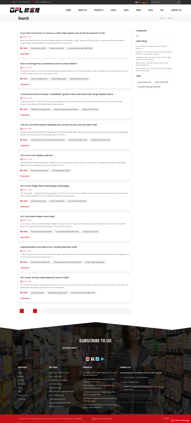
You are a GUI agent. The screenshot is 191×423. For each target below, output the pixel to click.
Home (68, 10)
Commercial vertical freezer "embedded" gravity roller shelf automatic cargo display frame (66, 94)
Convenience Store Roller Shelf (83, 293)
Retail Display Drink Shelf (100, 140)
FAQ (162, 10)
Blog (151, 10)
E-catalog (21, 399)
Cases (113, 10)
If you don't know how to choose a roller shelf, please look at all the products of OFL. (62, 33)
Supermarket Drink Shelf (79, 79)
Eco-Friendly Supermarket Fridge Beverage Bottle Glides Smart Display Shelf (99, 393)
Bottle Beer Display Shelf (57, 293)
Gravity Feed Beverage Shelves (66, 109)
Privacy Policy (22, 395)
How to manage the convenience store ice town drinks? (48, 63)
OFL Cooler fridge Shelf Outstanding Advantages (44, 186)
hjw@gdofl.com (133, 382)
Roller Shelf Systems (55, 384)
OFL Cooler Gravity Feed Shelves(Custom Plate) (44, 277)
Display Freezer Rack (90, 109)
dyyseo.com (87, 419)
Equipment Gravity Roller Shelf (59, 373)
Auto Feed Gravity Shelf (77, 201)
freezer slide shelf (57, 201)
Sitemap (165, 418)
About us (82, 10)
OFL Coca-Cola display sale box (36, 155)
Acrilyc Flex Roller (37, 293)
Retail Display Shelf (59, 79)
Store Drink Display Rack (78, 140)
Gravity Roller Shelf (144, 82)
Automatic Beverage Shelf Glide (149, 87)
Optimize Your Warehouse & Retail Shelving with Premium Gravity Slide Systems (154, 53)
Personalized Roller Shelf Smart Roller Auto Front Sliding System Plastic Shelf (99, 387)
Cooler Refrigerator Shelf (57, 399)
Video (126, 10)
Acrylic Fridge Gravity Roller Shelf (60, 403)
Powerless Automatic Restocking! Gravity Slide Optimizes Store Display (153, 58)
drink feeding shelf (38, 201)
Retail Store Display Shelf (40, 109)
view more (24, 54)
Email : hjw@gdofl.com (43, 2)
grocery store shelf (90, 231)
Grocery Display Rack (39, 79)
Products (98, 10)
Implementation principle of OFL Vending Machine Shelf (48, 247)
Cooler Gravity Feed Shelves (58, 380)
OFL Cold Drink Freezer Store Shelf (37, 216)
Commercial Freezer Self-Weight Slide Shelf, (48, 140)
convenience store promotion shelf (67, 262)
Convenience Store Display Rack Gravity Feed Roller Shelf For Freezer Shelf (100, 374)
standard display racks (61, 170)
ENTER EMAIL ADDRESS (69, 348)
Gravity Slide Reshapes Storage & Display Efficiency (151, 47)
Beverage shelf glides (39, 170)
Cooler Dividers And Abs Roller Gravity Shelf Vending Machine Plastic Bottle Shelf (100, 406)
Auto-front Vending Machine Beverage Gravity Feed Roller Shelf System (100, 399)
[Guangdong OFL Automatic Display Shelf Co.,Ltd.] (25, 10)
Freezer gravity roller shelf (41, 231)
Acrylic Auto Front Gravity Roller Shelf (61, 392)
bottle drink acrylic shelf (40, 262)
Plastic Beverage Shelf (56, 395)
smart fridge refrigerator (94, 262)
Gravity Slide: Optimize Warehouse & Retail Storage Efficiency (152, 64)
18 (39, 311)
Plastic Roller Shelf (161, 82)
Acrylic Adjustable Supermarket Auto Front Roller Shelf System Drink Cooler (99, 380)
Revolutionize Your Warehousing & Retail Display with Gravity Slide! (154, 69)
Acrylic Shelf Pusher (55, 376)
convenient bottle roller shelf (67, 231)
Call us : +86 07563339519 (21, 2)
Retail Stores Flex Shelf (56, 407)
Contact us (176, 10)
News (138, 10)
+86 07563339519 (142, 377)
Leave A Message (182, 420)
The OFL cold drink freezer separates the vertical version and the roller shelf (58, 124)
